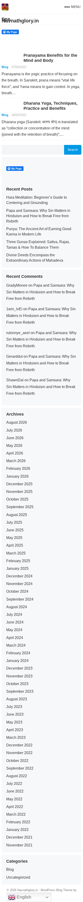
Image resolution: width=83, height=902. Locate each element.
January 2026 (17, 476)
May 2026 (14, 446)
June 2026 (15, 438)
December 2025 (19, 484)
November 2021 (19, 845)
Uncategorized (18, 877)
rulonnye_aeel (18, 333)
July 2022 (14, 784)
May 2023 (14, 722)
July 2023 (14, 707)
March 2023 (16, 737)
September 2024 (19, 599)
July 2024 (14, 615)
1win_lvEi (14, 309)
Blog (5, 67)
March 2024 (16, 645)
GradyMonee (16, 285)
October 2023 (17, 684)
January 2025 (17, 568)
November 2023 (19, 676)
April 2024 (14, 638)
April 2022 (14, 807)
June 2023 (15, 714)
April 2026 (14, 453)
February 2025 (18, 561)
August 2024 (16, 607)
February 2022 (18, 822)
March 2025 (16, 553)
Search (73, 149)
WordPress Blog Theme (56, 890)
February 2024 (18, 653)
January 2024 (17, 661)
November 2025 (19, 492)
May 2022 (14, 799)
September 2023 (19, 691)
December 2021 (19, 837)
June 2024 (15, 622)
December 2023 (19, 668)
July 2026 (14, 430)
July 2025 (14, 522)
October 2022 (17, 761)
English (23, 897)
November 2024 (19, 584)
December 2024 (19, 576)
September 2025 (19, 507)
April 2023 (14, 730)
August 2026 (16, 422)
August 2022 (16, 776)
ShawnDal (15, 380)
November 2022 (19, 753)
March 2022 (16, 814)
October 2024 (17, 591)
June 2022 (15, 791)
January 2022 (17, 830)
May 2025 (14, 538)
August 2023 (16, 699)
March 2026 (16, 461)
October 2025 (17, 499)
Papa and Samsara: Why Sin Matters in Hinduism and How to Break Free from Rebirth (38, 216)
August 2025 (16, 515)
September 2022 (19, 768)
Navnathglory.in (20, 21)
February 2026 (18, 468)
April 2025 (14, 545)
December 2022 (19, 745)
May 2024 (14, 630)
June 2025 (15, 530)
